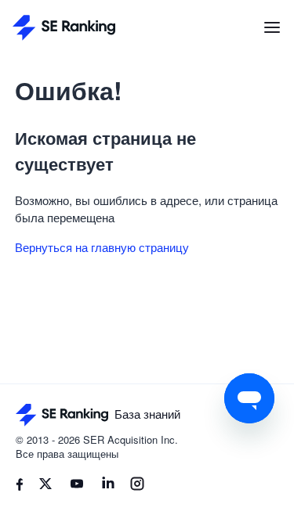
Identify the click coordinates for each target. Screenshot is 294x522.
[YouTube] (76, 486)
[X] (45, 486)
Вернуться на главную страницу (102, 247)
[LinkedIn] (108, 486)
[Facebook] (20, 486)
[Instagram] (137, 486)
